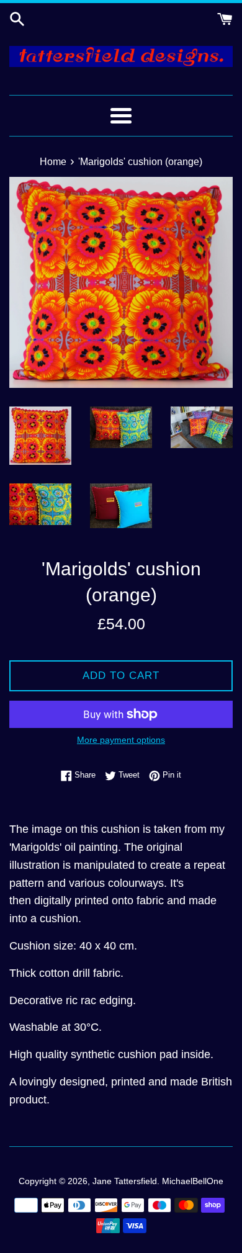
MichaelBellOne (192, 1181)
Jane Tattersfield (124, 1181)
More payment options (121, 740)
